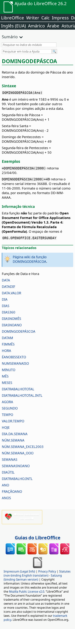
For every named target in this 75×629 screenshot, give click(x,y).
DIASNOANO (12, 325)
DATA (6, 280)
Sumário (10, 36)
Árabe (53, 26)
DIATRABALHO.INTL (17, 478)
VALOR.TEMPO (13, 421)
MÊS (5, 376)
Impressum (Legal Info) (19, 571)
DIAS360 (8, 312)
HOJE (6, 427)
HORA (6, 350)
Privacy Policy (47, 571)
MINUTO (8, 369)
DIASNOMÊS (11, 318)
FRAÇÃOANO (12, 491)
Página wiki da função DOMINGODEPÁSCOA (30, 259)
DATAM (7, 337)
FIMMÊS (8, 344)
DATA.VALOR (11, 293)
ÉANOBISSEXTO (14, 357)
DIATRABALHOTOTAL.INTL (22, 395)
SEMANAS (9, 459)
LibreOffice (12, 18)
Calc (45, 18)
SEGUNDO (10, 408)
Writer (32, 18)
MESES (7, 382)
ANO (5, 485)
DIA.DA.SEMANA (14, 433)
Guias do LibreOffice (37, 537)
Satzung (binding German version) (33, 577)
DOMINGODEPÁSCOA (18, 331)
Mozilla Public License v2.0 (26, 591)
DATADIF (8, 286)
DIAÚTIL (8, 472)
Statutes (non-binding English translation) (37, 573)
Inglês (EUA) (13, 26)
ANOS (6, 497)
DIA (4, 299)
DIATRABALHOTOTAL (18, 389)
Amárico (36, 26)
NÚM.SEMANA (13, 440)
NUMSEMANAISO (15, 363)
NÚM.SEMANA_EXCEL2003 (23, 446)
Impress (60, 18)
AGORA (7, 401)
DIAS (5, 305)
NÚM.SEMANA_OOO (17, 453)
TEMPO (7, 414)
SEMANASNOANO (16, 465)
